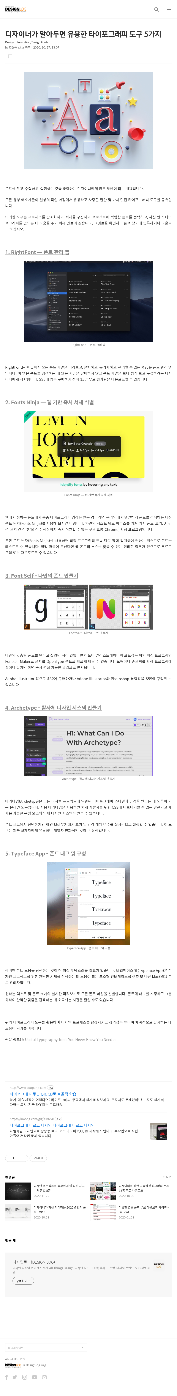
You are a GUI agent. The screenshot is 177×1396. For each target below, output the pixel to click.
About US (11, 1359)
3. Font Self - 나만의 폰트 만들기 (41, 575)
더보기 (167, 1177)
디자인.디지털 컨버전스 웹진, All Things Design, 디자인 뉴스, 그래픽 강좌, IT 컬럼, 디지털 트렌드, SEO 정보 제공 (81, 1270)
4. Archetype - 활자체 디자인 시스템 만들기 (53, 707)
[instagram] (24, 1377)
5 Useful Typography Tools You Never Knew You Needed (69, 1039)
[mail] (44, 1377)
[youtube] (34, 1377)
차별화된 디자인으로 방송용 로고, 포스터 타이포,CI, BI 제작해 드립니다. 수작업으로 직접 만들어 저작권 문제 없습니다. (74, 1133)
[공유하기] (18, 1158)
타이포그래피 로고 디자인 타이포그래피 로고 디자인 (52, 1125)
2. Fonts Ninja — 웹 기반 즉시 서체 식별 (49, 402)
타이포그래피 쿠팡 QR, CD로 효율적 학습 (43, 1094)
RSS (22, 1359)
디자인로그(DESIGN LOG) (34, 1262)
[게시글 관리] (23, 1158)
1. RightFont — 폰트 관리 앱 (37, 252)
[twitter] (15, 1377)
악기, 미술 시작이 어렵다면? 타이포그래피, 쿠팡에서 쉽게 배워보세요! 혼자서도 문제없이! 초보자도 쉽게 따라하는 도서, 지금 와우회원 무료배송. (87, 1102)
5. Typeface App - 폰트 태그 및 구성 (45, 853)
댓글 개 (10, 1240)
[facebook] (6, 1377)
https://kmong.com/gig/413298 (32, 1119)
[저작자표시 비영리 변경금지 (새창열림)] (52, 1158)
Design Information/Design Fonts (26, 42)
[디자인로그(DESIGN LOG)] (16, 9)
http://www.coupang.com (28, 1087)
